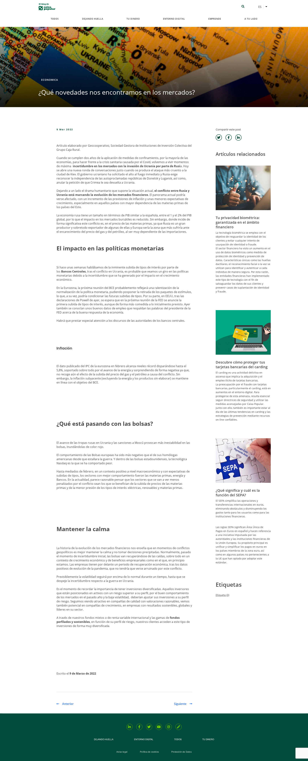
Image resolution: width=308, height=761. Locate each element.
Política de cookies (149, 751)
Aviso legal (121, 751)
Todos (55, 18)
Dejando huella (92, 18)
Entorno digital (174, 18)
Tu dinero (133, 18)
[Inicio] (46, 6)
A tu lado (251, 18)
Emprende (214, 18)
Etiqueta (222, 595)
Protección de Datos (181, 751)
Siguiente (180, 704)
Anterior (68, 704)
